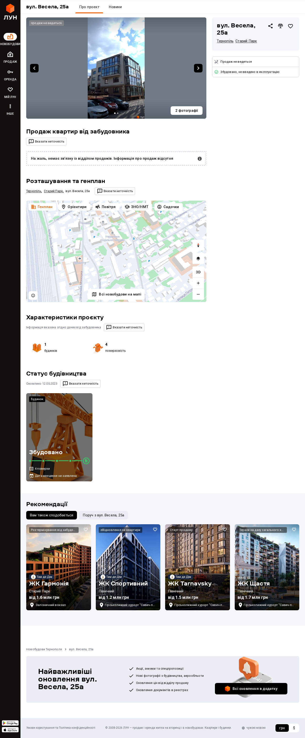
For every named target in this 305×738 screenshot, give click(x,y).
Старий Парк (53, 191)
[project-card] (58, 567)
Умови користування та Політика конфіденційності (60, 727)
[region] (116, 251)
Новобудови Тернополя (44, 649)
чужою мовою (255, 727)
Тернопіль (33, 191)
